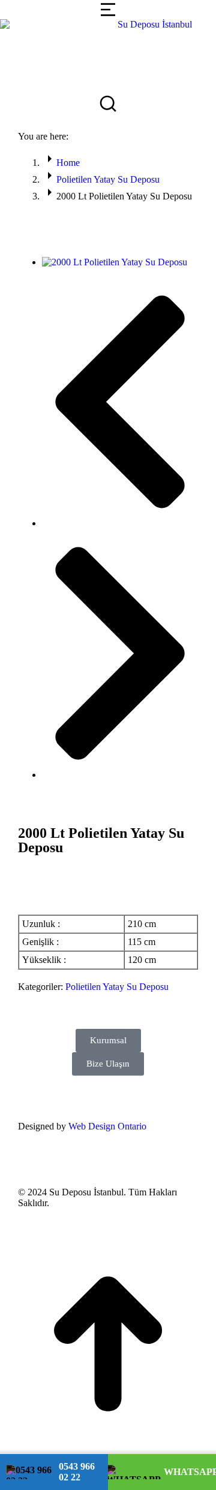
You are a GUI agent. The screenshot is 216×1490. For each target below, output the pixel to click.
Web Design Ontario (107, 1126)
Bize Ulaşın (108, 1063)
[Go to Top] (108, 1448)
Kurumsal (108, 1040)
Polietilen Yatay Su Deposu (117, 987)
